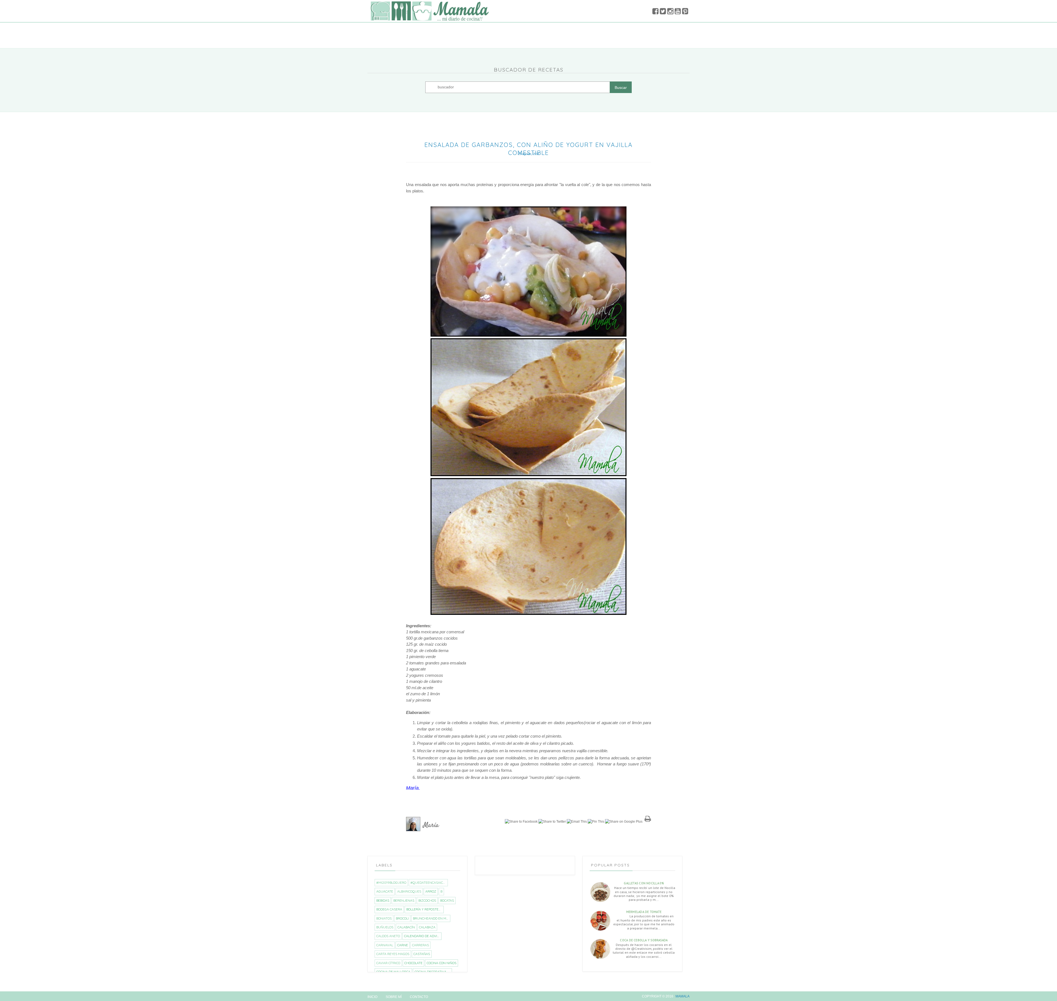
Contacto (419, 997)
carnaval (384, 945)
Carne (402, 945)
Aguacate (384, 891)
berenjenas (403, 900)
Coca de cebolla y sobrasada (644, 940)
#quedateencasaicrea (429, 882)
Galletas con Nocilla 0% (644, 883)
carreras (420, 945)
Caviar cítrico (388, 963)
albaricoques (409, 891)
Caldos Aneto (388, 936)
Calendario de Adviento (422, 936)
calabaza (427, 927)
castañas (421, 954)
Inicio (372, 997)
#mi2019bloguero (391, 882)
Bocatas (447, 900)
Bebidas (382, 900)
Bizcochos (427, 900)
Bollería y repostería (424, 909)
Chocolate (413, 963)
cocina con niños (441, 963)
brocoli (402, 918)
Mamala (682, 996)
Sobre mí (394, 997)
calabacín (406, 927)
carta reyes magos (392, 954)
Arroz (430, 891)
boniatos (384, 918)
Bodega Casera (389, 909)
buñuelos (384, 927)
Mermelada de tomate (643, 912)
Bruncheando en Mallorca (431, 918)
